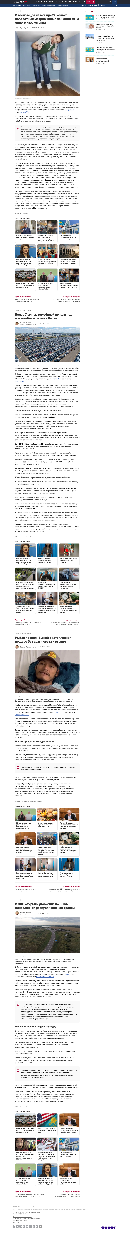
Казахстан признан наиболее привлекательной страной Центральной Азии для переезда (105, 37)
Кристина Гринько (25, 322)
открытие (30, 1106)
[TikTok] (34, 1226)
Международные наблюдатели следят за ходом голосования (104, 59)
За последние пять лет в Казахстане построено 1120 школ (28, 623)
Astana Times (17, 5)
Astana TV (55, 379)
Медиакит (16, 1222)
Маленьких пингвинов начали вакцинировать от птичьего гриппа (27, 890)
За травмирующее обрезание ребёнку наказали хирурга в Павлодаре (66, 300)
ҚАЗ (110, 1)
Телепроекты (49, 2)
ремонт (23, 1106)
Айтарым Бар (36, 5)
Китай (17, 536)
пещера (40, 801)
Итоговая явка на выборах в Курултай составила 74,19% (105, 16)
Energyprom (69, 110)
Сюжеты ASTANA (27, 11)
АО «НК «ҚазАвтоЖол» (45, 976)
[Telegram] (27, 1226)
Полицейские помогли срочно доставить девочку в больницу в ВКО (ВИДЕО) (65, 623)
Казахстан (19, 213)
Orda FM (82, 2)
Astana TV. (25, 112)
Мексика (18, 801)
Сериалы (59, 2)
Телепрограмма (70, 2)
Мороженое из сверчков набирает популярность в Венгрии (27, 300)
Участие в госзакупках (20, 1220)
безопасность (35, 536)
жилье (26, 213)
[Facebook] (14, 1226)
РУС (115, 1)
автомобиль (25, 536)
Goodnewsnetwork (22, 714)
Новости (38, 2)
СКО (17, 1106)
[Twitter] (17, 1226)
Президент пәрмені (62, 5)
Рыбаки (33, 801)
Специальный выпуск (48, 5)
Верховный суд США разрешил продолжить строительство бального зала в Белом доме (64, 890)
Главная (17, 11)
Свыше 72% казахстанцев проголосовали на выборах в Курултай (105, 49)
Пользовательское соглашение (22, 1217)
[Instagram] (21, 1226)
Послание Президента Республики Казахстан (26, 1218)
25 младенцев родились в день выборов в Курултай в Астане (105, 26)
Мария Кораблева (25, 28)
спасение (26, 801)
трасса (37, 1106)
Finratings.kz (20, 381)
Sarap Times (26, 5)
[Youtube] (30, 1226)
